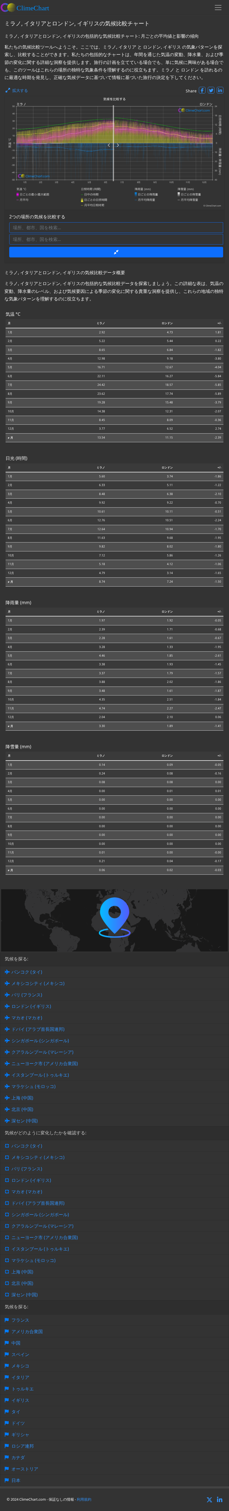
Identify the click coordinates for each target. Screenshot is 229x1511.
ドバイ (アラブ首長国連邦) (38, 1029)
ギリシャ (20, 1434)
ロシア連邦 (22, 1446)
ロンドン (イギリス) (31, 1006)
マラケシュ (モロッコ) (33, 1086)
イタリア (20, 1377)
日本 (15, 1480)
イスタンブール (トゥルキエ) (40, 1075)
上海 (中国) (22, 1098)
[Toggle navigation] (218, 7)
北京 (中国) (22, 1109)
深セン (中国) (24, 1121)
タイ (15, 1412)
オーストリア (24, 1469)
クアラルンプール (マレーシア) (42, 1052)
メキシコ (20, 1366)
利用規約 (84, 1499)
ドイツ (18, 1423)
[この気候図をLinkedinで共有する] (220, 90)
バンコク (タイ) (26, 972)
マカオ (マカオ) (26, 1018)
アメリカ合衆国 (27, 1331)
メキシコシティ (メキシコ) (38, 983)
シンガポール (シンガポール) (40, 1040)
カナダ (18, 1457)
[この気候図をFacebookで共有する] (202, 90)
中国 (15, 1343)
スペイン (20, 1354)
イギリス (20, 1400)
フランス (20, 1320)
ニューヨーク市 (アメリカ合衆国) (44, 1063)
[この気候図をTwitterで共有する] (211, 90)
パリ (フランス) (26, 995)
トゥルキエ (22, 1389)
